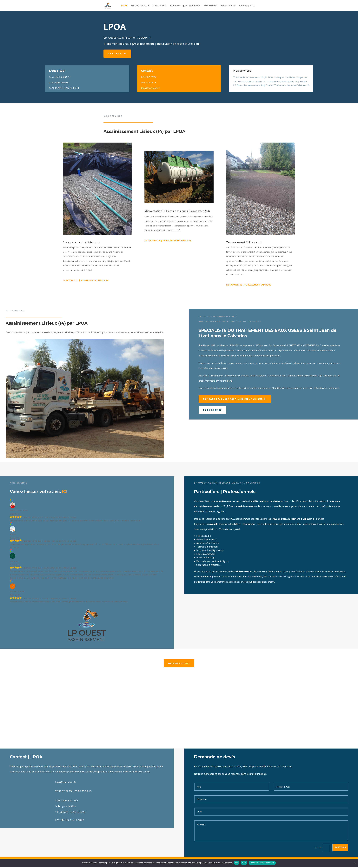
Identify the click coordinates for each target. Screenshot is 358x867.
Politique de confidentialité (262, 863)
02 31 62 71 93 (117, 53)
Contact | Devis (247, 6)
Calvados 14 (302, 85)
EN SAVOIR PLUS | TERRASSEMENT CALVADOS (248, 284)
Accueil (124, 6)
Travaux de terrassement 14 (248, 77)
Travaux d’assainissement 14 (282, 81)
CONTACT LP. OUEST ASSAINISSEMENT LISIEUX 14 (235, 398)
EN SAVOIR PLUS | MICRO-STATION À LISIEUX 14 (167, 240)
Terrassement (211, 6)
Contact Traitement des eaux (280, 85)
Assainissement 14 (253, 85)
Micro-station (159, 6)
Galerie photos (228, 6)
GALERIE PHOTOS (179, 663)
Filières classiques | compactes (185, 6)
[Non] (354, 862)
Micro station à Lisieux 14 (251, 81)
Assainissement (138, 6)
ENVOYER (340, 847)
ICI (64, 491)
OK (236, 863)
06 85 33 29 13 (212, 409)
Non (244, 863)
